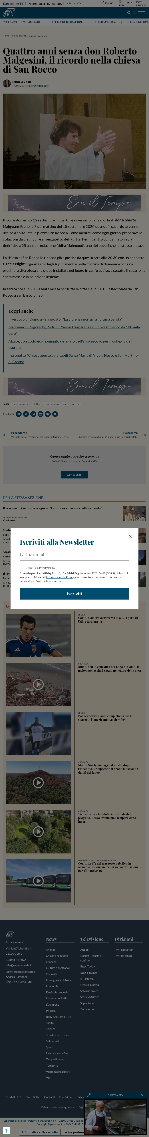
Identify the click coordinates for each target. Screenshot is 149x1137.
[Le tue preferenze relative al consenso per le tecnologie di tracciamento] (6, 1130)
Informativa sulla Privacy (60, 577)
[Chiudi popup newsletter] (130, 536)
